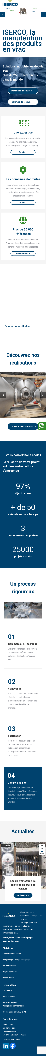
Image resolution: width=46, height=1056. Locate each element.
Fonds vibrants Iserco (12, 953)
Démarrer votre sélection (17, 326)
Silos (11, 11)
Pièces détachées (10, 978)
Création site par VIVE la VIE (14, 1012)
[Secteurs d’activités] (23, 170)
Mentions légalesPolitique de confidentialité (14, 1004)
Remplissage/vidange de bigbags (16, 960)
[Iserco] (23, 123)
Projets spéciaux (9, 972)
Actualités (6, 845)
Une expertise (23, 132)
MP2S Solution (9, 996)
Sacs (35, 8)
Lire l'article (21, 895)
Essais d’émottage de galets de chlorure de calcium (23, 884)
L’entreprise (7, 990)
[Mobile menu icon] (40, 3)
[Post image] (23, 395)
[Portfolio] (23, 220)
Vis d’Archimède (9, 966)
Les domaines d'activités (23, 179)
